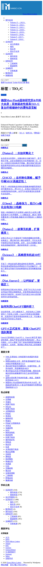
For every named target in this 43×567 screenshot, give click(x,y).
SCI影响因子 (11, 552)
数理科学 (9, 73)
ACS (7, 537)
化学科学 (9, 42)
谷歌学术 (9, 558)
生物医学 (9, 68)
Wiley (8, 556)
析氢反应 (9, 478)
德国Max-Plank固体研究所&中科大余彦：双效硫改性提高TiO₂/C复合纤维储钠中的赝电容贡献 (21, 104)
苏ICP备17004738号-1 (18, 565)
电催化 (8, 421)
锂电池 (8, 442)
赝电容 (37, 133)
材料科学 (9, 61)
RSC (7, 546)
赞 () (11, 133)
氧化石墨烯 (10, 452)
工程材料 (13, 63)
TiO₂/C (22, 133)
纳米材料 (9, 435)
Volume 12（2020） (17, 30)
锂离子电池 (10, 404)
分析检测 (13, 71)
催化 (12, 47)
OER (7, 466)
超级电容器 (10, 397)
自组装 (8, 454)
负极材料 (9, 428)
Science (8, 548)
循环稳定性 (10, 440)
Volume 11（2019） (17, 32)
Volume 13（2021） (17, 27)
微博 (3, 82)
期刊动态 (9, 512)
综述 (7, 447)
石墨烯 (8, 399)
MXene (8, 407)
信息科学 (9, 54)
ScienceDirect (11, 550)
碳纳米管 (9, 418)
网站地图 (4, 565)
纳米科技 (13, 59)
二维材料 (9, 475)
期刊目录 (9, 20)
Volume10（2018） (17, 35)
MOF (8, 430)
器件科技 (13, 56)
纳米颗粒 (9, 459)
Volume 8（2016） (17, 39)
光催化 (8, 402)
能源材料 (13, 66)
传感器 (8, 464)
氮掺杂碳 (9, 480)
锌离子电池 (10, 437)
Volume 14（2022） (17, 25)
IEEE (8, 539)
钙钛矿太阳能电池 (13, 423)
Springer (9, 554)
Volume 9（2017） (17, 37)
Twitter (15, 82)
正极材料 (9, 468)
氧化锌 (8, 471)
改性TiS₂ (29, 133)
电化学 (13, 49)
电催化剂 (9, 461)
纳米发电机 (10, 432)
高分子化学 (14, 51)
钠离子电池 (5, 135)
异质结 (8, 416)
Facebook (8, 82)
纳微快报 (9, 75)
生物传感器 (10, 473)
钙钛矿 (8, 414)
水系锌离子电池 (12, 449)
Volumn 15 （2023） (18, 22)
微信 (27, 82)
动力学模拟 (14, 44)
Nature (8, 544)
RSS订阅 (21, 82)
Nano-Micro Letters (30, 14)
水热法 (8, 426)
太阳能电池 (10, 411)
